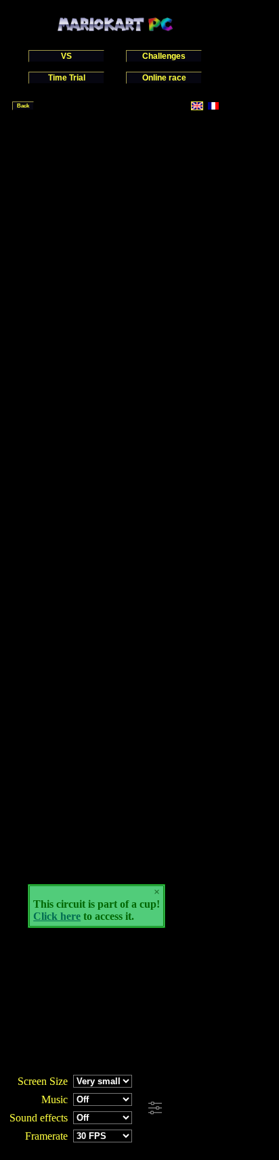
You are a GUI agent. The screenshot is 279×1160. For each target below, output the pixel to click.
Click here (57, 916)
